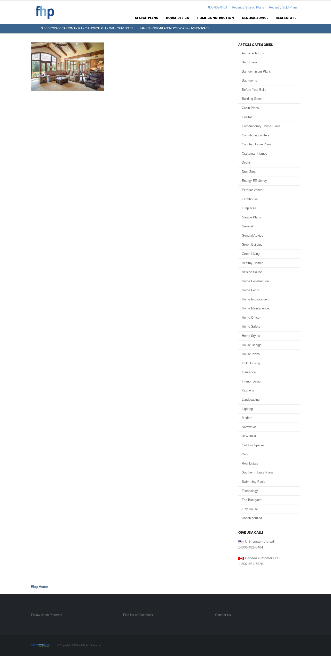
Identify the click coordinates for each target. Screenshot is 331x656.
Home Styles (251, 336)
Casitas (247, 117)
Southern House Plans (257, 472)
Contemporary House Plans (261, 126)
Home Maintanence (255, 308)
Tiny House (250, 509)
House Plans (251, 354)
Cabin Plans (250, 108)
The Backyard (251, 500)
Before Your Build (254, 89)
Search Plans (146, 18)
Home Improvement (255, 299)
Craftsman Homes (254, 153)
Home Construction (215, 18)
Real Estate (286, 18)
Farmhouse (250, 199)
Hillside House (252, 272)
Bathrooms (249, 80)
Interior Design (252, 381)
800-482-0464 (217, 7)
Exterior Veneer (252, 190)
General (247, 226)
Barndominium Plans (256, 71)
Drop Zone (249, 172)
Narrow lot (249, 427)
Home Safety (251, 326)
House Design (177, 18)
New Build (249, 436)
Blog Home (39, 587)
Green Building (252, 244)
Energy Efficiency (254, 181)
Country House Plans (257, 144)
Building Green (252, 98)
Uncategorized (252, 518)
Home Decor (250, 290)
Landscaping (251, 399)
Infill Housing (251, 363)
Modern (247, 418)
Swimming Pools (253, 481)
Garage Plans (251, 217)
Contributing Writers (255, 135)
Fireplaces (249, 208)
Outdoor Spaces (253, 445)
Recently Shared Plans (248, 7)
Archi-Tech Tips (253, 53)
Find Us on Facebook (138, 615)
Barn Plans (249, 62)
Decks (246, 162)
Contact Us (223, 615)
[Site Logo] (45, 12)
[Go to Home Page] (32, 28)
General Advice (255, 18)
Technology (250, 491)
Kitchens (248, 390)
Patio (245, 454)
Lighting (247, 409)
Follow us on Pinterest (46, 615)
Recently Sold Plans (283, 7)
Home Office (251, 317)
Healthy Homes (252, 263)
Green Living (251, 254)
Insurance (249, 372)
